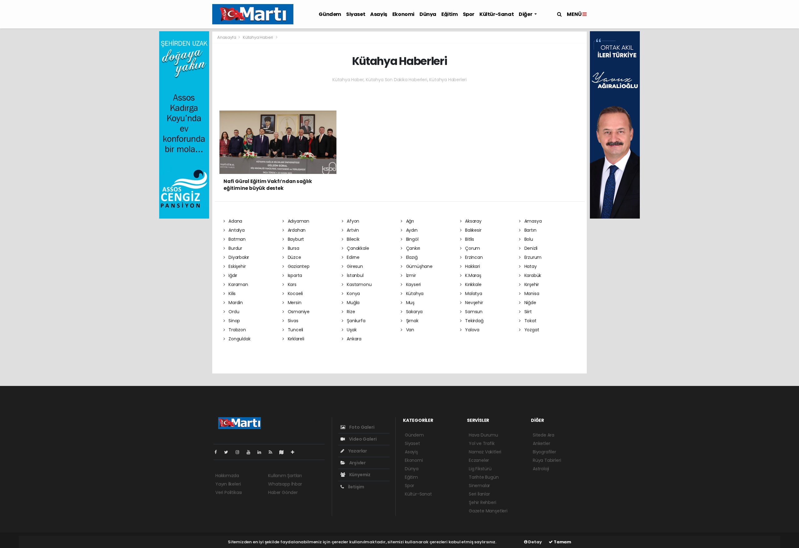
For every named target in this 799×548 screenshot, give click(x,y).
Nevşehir (473, 302)
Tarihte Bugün (484, 477)
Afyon (352, 221)
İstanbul (354, 275)
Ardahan (296, 230)
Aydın (411, 230)
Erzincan (473, 257)
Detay (534, 542)
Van (409, 330)
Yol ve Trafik (482, 443)
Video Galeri (362, 439)
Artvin (352, 230)
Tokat (530, 321)
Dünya (427, 14)
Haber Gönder (283, 492)
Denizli (530, 248)
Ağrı (409, 221)
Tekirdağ (473, 321)
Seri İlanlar (479, 494)
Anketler (541, 443)
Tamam (562, 542)
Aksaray (472, 221)
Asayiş (378, 14)
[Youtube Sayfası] (251, 452)
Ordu (233, 312)
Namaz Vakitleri (485, 452)
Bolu (528, 239)
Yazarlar (357, 451)
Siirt (527, 312)
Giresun (354, 266)
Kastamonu (358, 284)
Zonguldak (238, 339)
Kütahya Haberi (258, 37)
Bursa (293, 248)
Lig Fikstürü (480, 469)
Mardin (235, 302)
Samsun (473, 312)
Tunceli (295, 330)
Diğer (526, 14)
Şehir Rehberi (482, 502)
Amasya (532, 221)
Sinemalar (479, 485)
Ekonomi (403, 14)
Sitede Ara (543, 435)
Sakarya (414, 312)
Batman (236, 239)
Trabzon (236, 330)
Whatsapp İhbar (285, 484)
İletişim (355, 487)
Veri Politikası (228, 492)
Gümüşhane (419, 266)
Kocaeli (295, 293)
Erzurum (532, 257)
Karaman (237, 284)
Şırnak (411, 321)
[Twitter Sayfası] (228, 452)
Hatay (530, 266)
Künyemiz (359, 474)
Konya (353, 293)
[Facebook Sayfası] (218, 452)
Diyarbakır (238, 257)
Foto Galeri (361, 427)
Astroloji (541, 469)
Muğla (353, 302)
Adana (234, 221)
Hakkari (472, 266)
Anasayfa (227, 37)
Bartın (529, 230)
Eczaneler (479, 460)
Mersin (294, 302)
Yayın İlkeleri (228, 484)
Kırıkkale (472, 284)
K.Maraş (472, 275)
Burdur (234, 248)
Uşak (351, 330)
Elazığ (411, 257)
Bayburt (295, 239)
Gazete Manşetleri (488, 511)
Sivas (292, 321)
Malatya (473, 293)
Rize (350, 312)
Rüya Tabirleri (547, 460)
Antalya (235, 230)
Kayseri (413, 284)
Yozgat (531, 330)
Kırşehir (531, 284)
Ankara (353, 339)
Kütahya (414, 293)
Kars (292, 284)
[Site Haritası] (284, 452)
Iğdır (232, 275)
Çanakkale (357, 248)
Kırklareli (295, 339)
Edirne (353, 257)
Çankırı (412, 248)
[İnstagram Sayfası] (240, 452)
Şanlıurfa (355, 321)
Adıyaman (298, 221)
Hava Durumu (483, 435)
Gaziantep (298, 266)
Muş (409, 302)
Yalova (471, 330)
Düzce (294, 257)
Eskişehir (236, 266)
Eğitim (449, 14)
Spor (468, 14)
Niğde (529, 302)
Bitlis (469, 239)
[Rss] (273, 452)
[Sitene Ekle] (295, 452)
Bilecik (352, 239)
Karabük (532, 275)
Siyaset (355, 14)
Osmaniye (298, 312)
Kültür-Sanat (496, 14)
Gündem (330, 14)
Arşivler (357, 463)
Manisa (531, 293)
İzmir (410, 275)
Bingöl (411, 239)
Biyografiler (544, 452)
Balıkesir (472, 230)
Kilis (231, 293)
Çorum (472, 248)
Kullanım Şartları (285, 475)
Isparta (294, 275)
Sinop (233, 321)
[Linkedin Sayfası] (261, 452)
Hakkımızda (227, 475)
